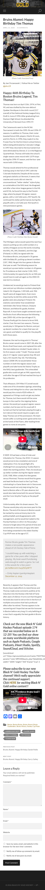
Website (6, 832)
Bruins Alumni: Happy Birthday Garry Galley (20, 758)
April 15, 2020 (9, 28)
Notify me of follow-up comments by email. (23, 851)
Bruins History (21, 726)
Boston (9, 724)
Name (6, 809)
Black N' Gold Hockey (22, 885)
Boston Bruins (17, 724)
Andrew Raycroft (12, 731)
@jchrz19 (7, 86)
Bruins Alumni (28, 724)
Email (6, 821)
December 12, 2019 (13, 576)
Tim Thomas (25, 735)
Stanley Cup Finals (33, 726)
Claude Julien (29, 731)
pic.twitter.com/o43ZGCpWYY (18, 568)
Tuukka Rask (10, 738)
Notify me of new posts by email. (19, 856)
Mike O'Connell (11, 735)
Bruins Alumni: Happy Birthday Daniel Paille (20, 748)
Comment (7, 782)
